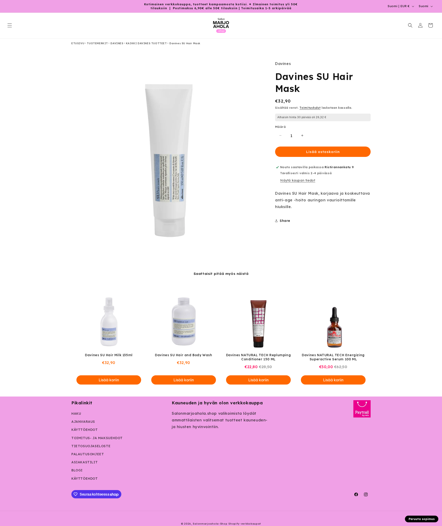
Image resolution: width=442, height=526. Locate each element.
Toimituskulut (310, 107)
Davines (116, 43)
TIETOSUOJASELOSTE (90, 446)
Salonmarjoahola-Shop (210, 523)
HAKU (76, 413)
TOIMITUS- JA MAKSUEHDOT (97, 438)
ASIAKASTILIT (84, 462)
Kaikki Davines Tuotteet (146, 43)
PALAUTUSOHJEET (87, 454)
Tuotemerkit (97, 43)
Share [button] (285, 221)
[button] (10, 25)
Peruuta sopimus (422, 519)
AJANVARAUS (83, 422)
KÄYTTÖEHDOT (84, 430)
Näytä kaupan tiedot (297, 180)
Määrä (280, 126)
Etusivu (77, 43)
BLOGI (77, 470)
